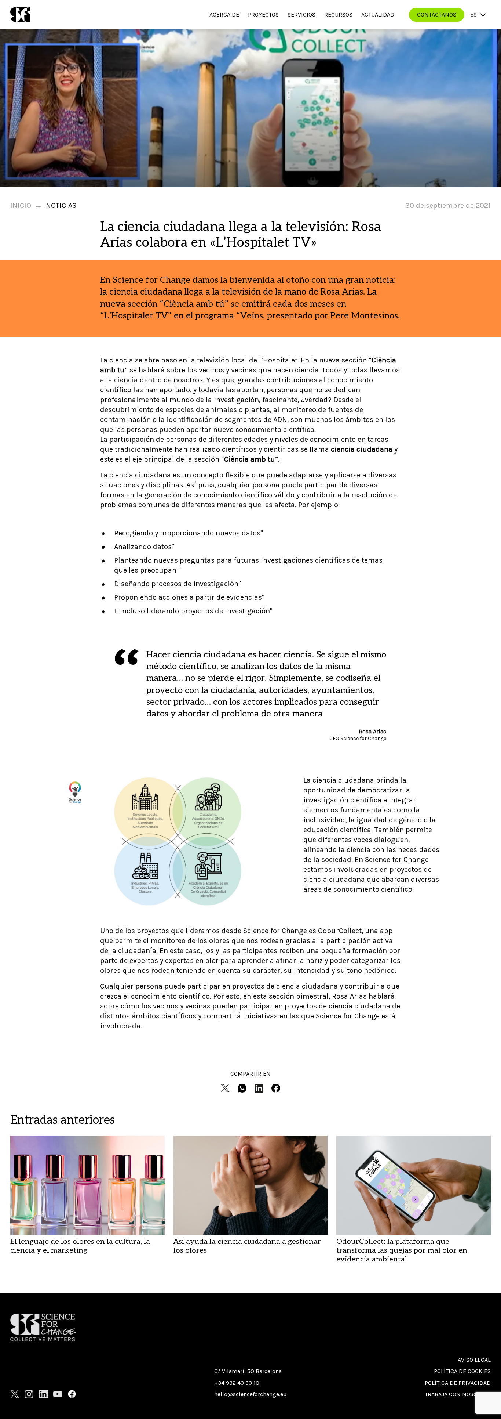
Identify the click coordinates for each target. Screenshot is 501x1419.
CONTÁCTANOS (436, 14)
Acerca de (224, 14)
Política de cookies (462, 1371)
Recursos (338, 14)
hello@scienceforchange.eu (250, 1394)
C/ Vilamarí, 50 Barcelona (248, 1371)
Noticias (61, 205)
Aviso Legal (474, 1359)
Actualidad (377, 14)
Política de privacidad (458, 1382)
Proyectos (263, 14)
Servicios (301, 14)
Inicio (20, 205)
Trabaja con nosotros (458, 1394)
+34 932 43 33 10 (236, 1382)
